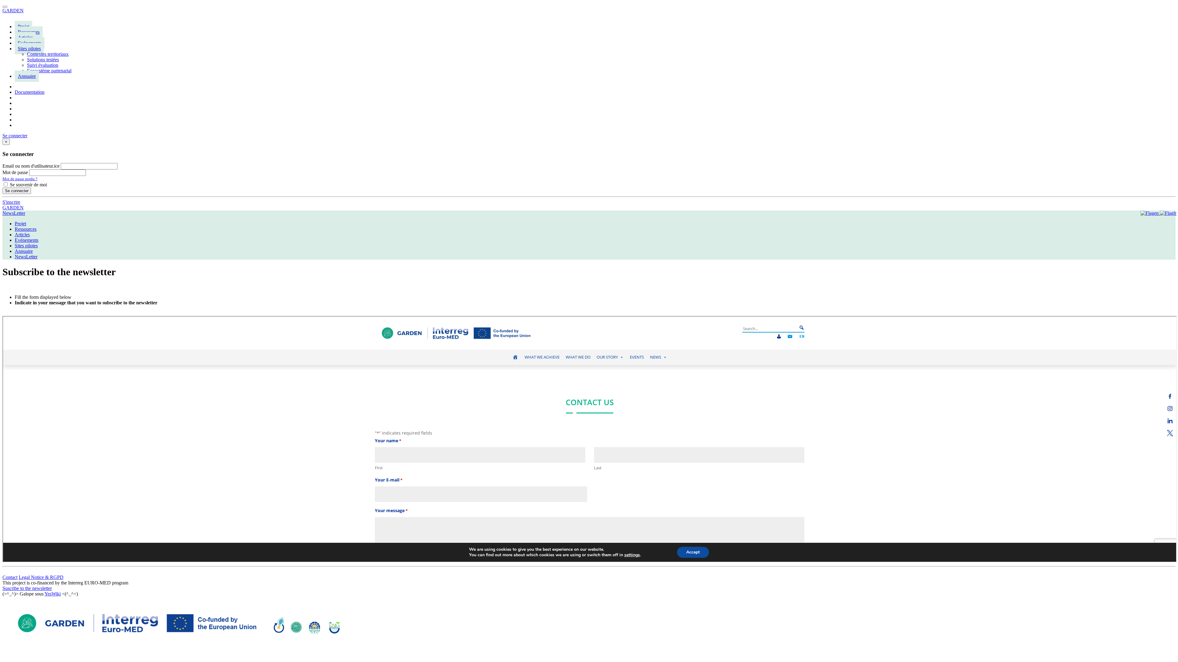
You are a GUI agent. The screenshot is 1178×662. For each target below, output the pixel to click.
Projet (20, 223)
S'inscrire (11, 202)
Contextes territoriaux (48, 54)
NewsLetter (13, 213)
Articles (22, 234)
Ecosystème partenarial (49, 70)
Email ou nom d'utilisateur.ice (31, 166)
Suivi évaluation (42, 65)
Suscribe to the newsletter (27, 588)
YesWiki (52, 593)
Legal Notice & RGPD (41, 577)
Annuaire (27, 76)
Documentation (29, 92)
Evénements (26, 240)
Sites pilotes (29, 48)
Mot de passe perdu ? (19, 179)
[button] (14, 135)
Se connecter (17, 190)
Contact (9, 577)
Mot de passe (15, 172)
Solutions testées (43, 59)
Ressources (26, 229)
